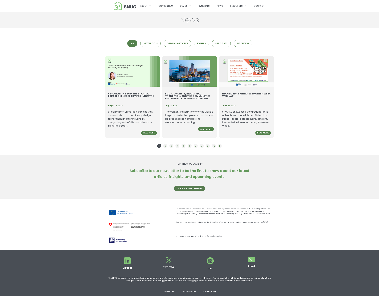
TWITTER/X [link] (168, 267)
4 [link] (177, 146)
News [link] (220, 5)
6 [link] (190, 146)
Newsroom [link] (150, 43)
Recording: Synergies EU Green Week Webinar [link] (246, 95)
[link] (125, 5)
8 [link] (202, 146)
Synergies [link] (204, 5)
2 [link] (165, 146)
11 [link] (220, 146)
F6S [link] (210, 268)
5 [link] (184, 146)
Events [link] (201, 43)
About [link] (143, 5)
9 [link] (208, 146)
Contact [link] (259, 5)
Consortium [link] (165, 5)
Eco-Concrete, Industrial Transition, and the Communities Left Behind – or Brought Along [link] (187, 96)
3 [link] (172, 146)
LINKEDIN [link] (127, 267)
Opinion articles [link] (177, 43)
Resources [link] (236, 5)
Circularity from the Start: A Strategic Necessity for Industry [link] (131, 95)
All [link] (132, 43)
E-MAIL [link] (251, 266)
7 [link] (196, 146)
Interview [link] (243, 43)
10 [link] (214, 146)
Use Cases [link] (221, 43)
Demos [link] (184, 5)
